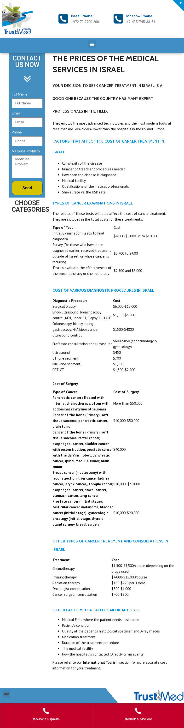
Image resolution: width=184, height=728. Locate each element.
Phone (17, 132)
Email (16, 113)
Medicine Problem (26, 151)
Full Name (19, 94)
